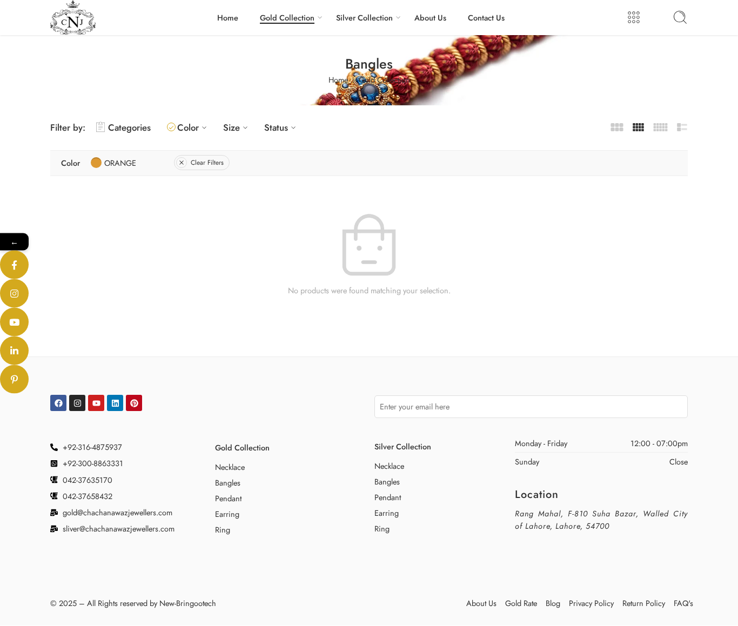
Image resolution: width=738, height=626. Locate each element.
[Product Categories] (633, 17)
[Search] (680, 17)
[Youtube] (96, 403)
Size (231, 127)
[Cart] (657, 17)
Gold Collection (287, 17)
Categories (129, 127)
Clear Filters (207, 162)
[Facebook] (58, 403)
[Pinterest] (134, 403)
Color (188, 127)
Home (227, 17)
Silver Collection (364, 17)
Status (276, 127)
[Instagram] (77, 403)
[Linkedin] (115, 403)
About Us (430, 17)
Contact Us (486, 17)
